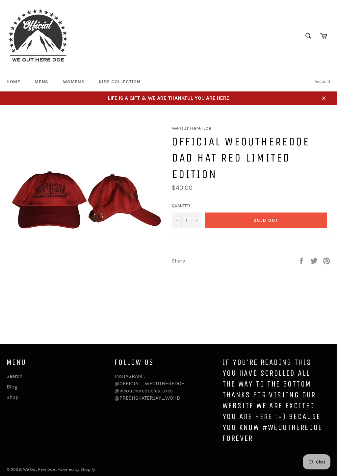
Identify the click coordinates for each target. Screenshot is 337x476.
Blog (12, 387)
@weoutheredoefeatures (144, 391)
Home (13, 82)
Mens (41, 82)
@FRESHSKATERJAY (138, 398)
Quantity (181, 205)
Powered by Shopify (76, 469)
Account (322, 81)
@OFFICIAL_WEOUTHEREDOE (149, 383)
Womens (74, 82)
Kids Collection (119, 82)
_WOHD (170, 398)
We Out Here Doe (39, 469)
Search (14, 376)
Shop (13, 397)
